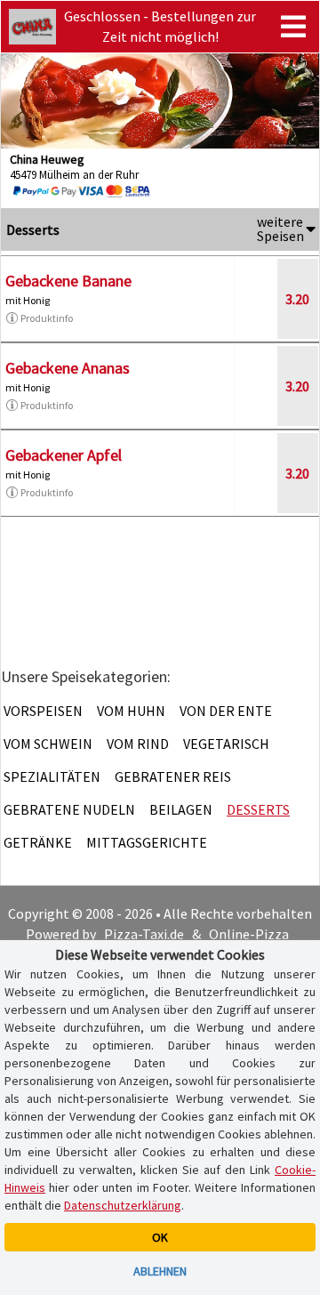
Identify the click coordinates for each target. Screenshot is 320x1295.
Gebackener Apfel (63, 455)
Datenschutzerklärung (122, 1205)
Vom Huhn (131, 711)
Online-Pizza (249, 934)
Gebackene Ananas (67, 368)
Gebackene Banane (68, 280)
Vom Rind (138, 743)
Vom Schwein (48, 743)
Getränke (38, 842)
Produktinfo (46, 318)
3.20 (297, 299)
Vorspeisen (43, 711)
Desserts (258, 809)
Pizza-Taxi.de (144, 934)
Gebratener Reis (173, 776)
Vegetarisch (226, 743)
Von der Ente (226, 711)
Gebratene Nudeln (69, 809)
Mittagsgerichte (146, 842)
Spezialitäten (52, 776)
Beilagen (180, 809)
